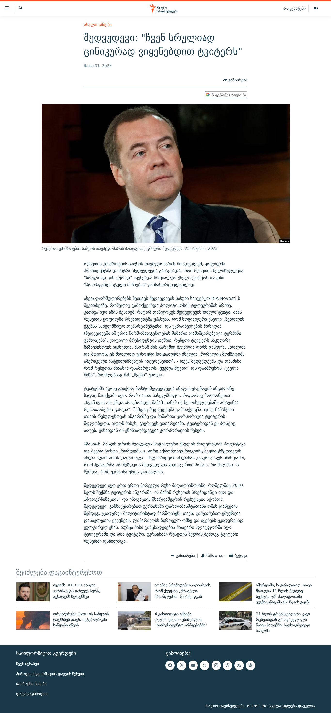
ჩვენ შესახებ (27, 664)
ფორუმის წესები (31, 684)
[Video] (316, 8)
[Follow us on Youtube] (193, 665)
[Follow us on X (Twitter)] (181, 665)
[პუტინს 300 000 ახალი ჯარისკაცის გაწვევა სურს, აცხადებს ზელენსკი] (33, 591)
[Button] (235, 80)
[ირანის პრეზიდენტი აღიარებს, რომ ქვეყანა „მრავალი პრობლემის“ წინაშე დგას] (134, 591)
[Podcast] (250, 665)
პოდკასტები (294, 8)
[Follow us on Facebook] (170, 665)
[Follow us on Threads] (227, 665)
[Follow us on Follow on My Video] (204, 665)
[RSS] (239, 665)
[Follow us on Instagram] (216, 665)
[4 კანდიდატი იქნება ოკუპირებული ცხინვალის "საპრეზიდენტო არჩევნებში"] (134, 620)
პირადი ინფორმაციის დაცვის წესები (50, 674)
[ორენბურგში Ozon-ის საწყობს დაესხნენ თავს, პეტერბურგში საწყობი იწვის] (33, 620)
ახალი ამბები (98, 24)
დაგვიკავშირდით (32, 694)
